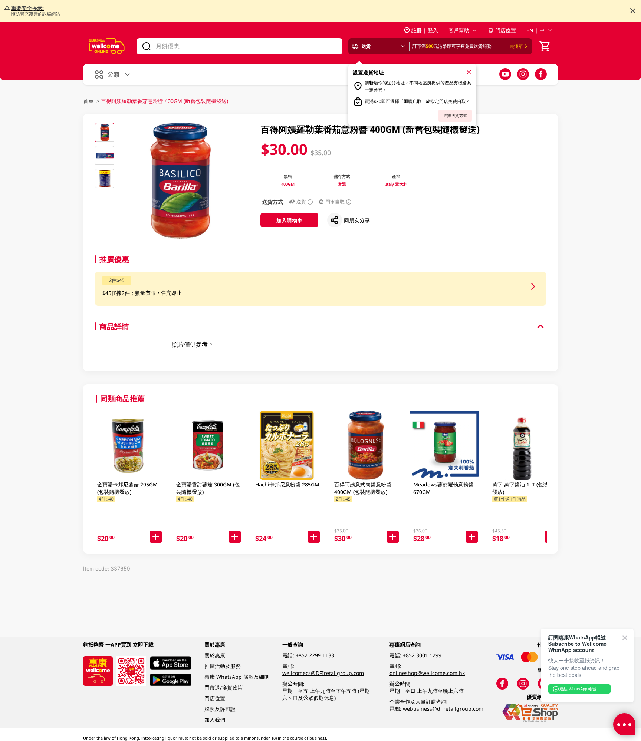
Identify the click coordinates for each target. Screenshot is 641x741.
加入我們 (214, 719)
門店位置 (505, 30)
